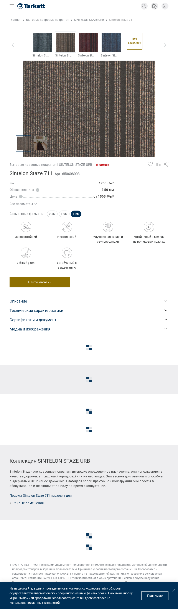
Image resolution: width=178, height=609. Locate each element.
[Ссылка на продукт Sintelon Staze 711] (65, 42)
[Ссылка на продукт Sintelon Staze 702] (42, 42)
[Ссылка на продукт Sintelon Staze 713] (111, 42)
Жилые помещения (28, 503)
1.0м (64, 214)
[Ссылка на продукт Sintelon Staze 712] (88, 42)
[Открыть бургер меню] (12, 6)
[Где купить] (154, 6)
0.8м (52, 214)
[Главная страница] (31, 6)
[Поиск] (144, 6)
